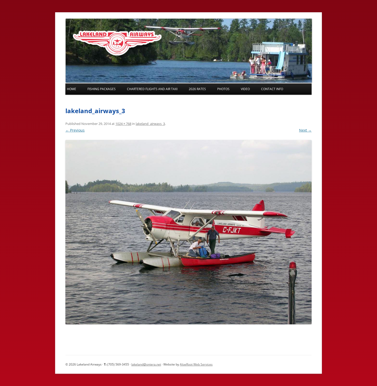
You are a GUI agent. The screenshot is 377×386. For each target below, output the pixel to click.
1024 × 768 (123, 123)
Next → (305, 130)
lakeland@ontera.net (146, 364)
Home (71, 89)
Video (245, 89)
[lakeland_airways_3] (188, 232)
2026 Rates (197, 89)
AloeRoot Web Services (196, 364)
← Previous (75, 130)
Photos (223, 89)
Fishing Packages (101, 89)
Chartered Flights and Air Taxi (152, 89)
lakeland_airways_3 (150, 123)
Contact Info (272, 89)
